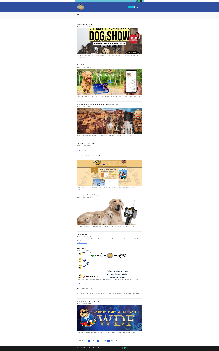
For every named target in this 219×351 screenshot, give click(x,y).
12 (111, 340)
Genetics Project (82, 248)
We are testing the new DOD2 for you (89, 195)
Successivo (117, 340)
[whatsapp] (139, 1)
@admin (79, 26)
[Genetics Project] (109, 265)
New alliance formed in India (86, 143)
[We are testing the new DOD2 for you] (109, 212)
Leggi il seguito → (82, 59)
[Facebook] (137, 1)
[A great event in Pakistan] (109, 41)
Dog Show (131, 7)
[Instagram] (141, 1)
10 (105, 340)
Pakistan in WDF (82, 234)
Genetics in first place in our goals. (88, 301)
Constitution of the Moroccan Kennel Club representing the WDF (98, 104)
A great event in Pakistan (85, 24)
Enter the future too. (83, 65)
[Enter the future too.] (109, 82)
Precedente (81, 340)
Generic (89, 26)
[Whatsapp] (125, 348)
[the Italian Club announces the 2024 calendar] (109, 173)
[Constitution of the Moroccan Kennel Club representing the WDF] (109, 121)
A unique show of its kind (85, 289)
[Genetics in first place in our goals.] (109, 318)
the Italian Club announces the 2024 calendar (92, 156)
